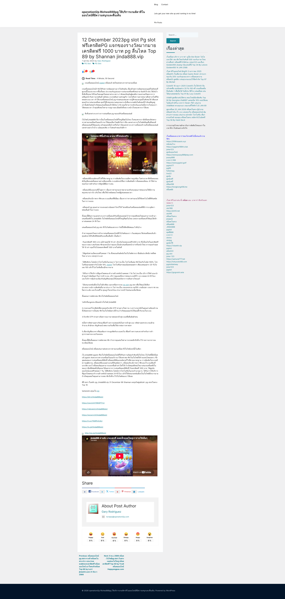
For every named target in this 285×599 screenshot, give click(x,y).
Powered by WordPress (165, 590)
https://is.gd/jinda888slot (92, 427)
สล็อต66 (169, 189)
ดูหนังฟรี (169, 179)
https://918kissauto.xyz (176, 141)
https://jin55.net (173, 211)
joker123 (170, 149)
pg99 (168, 168)
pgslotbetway (172, 264)
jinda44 (169, 219)
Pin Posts (158, 22)
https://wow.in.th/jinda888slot (94, 415)
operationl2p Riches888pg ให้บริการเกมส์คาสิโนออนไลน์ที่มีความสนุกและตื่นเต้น (113, 13)
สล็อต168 (170, 184)
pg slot (126, 285)
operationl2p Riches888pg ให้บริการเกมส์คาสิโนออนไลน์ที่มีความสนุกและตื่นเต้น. (122, 590)
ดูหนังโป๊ (169, 243)
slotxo (169, 237)
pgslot (102, 83)
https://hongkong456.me (176, 187)
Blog (156, 4)
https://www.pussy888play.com (179, 155)
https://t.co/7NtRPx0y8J (92, 421)
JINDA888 (170, 227)
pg (98, 391)
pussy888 (170, 157)
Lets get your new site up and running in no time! (174, 13)
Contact (164, 4)
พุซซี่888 (169, 232)
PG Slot (87, 63)
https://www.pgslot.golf (176, 163)
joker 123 (170, 256)
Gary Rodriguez (104, 61)
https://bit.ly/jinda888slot (92, 397)
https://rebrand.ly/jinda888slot (95, 409)
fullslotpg (170, 171)
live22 (169, 173)
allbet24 (169, 251)
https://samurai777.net (175, 259)
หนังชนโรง (170, 144)
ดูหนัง (168, 176)
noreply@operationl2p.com (117, 517)
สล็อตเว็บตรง (171, 216)
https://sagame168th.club (177, 147)
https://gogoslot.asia (175, 272)
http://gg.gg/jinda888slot (95, 433)
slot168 (169, 208)
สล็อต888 (170, 224)
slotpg (169, 240)
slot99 (169, 213)
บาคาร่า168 (171, 160)
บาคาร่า (169, 235)
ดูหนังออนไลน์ (172, 152)
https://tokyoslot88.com (176, 262)
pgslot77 (170, 165)
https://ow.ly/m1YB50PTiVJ (93, 403)
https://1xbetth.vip (174, 245)
